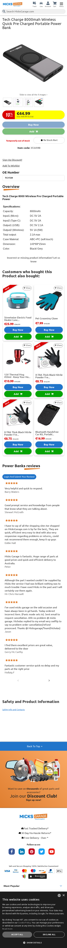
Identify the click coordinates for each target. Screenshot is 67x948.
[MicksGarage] (12, 4)
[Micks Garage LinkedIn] (24, 853)
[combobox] (59, 895)
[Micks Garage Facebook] (14, 853)
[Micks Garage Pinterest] (33, 853)
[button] (33, 942)
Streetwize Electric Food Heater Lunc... (17, 318)
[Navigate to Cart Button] (55, 3)
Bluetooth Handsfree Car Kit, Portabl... (47, 433)
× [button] (63, 895)
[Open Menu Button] (61, 3)
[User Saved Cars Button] (41, 3)
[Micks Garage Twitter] (43, 853)
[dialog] (33, 920)
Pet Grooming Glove (46, 318)
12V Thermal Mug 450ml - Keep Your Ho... (17, 375)
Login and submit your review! (19, 476)
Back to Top (33, 746)
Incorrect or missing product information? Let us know (33, 259)
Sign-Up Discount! (12, 159)
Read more (7, 929)
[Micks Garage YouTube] (53, 853)
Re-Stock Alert (50, 140)
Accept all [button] (17, 934)
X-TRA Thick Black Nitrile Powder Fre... (49, 376)
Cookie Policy (24, 922)
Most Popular (12, 886)
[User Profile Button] (48, 3)
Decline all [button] (49, 934)
